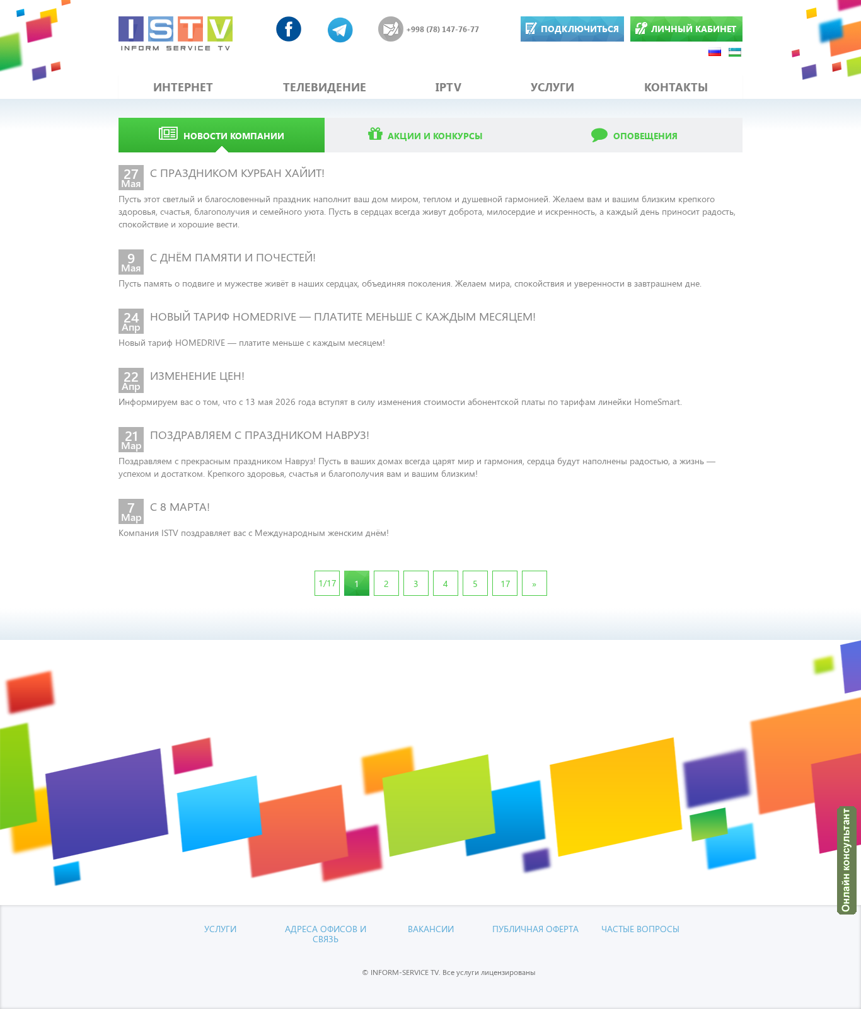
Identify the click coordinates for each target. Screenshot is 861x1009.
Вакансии (431, 929)
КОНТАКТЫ (676, 86)
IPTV (448, 86)
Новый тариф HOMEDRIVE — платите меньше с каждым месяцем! (251, 342)
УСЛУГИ (552, 86)
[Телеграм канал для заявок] (340, 29)
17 (505, 584)
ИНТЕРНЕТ (183, 86)
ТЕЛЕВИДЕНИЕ (324, 86)
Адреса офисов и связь (325, 933)
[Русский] (715, 51)
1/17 (327, 583)
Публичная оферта (535, 929)
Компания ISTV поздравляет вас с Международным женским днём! (253, 533)
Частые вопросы (640, 929)
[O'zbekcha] (736, 51)
